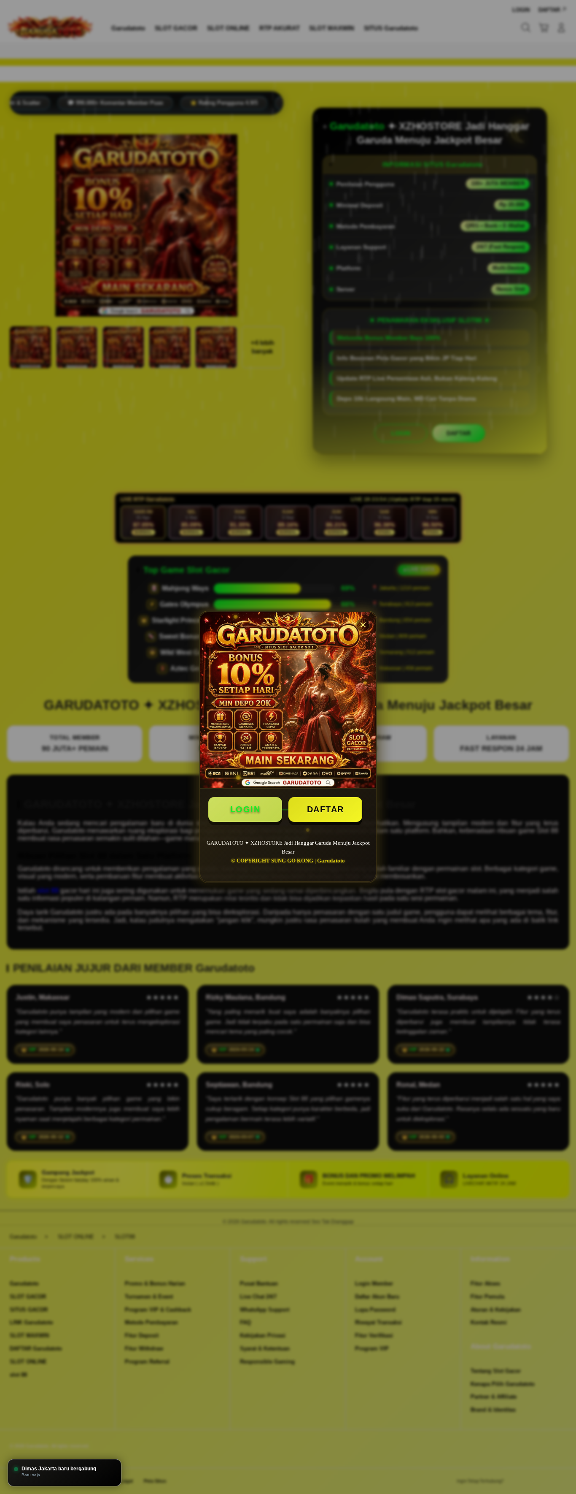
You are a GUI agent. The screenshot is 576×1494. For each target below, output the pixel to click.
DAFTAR (325, 809)
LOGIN (245, 809)
